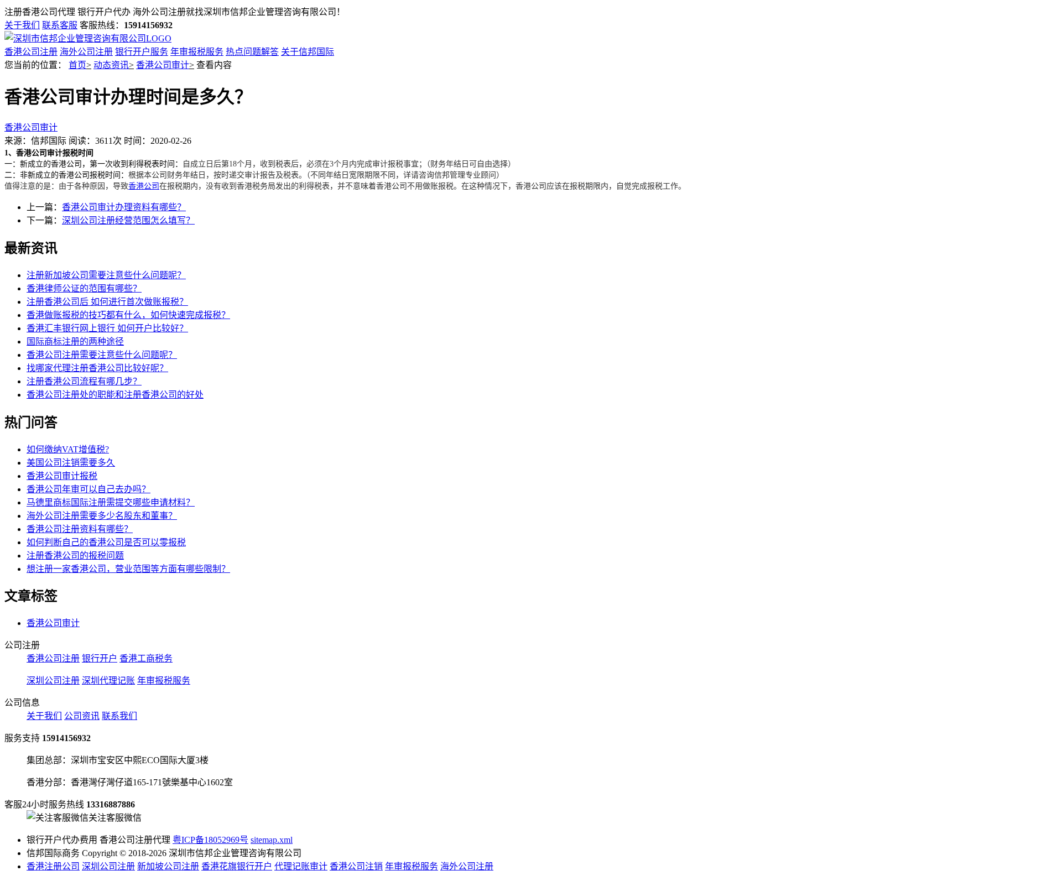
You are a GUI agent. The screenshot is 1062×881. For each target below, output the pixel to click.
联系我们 (119, 716)
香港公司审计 (162, 65)
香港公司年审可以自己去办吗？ (88, 489)
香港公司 (143, 186)
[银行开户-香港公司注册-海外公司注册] (87, 38)
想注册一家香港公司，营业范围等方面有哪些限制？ (128, 569)
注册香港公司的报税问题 (75, 555)
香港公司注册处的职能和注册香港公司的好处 (115, 394)
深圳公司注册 (53, 680)
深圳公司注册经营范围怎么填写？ (128, 220)
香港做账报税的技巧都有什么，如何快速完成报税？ (128, 315)
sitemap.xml (272, 839)
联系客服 (59, 25)
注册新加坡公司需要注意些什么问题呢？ (106, 275)
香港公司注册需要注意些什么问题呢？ (102, 354)
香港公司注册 (31, 51)
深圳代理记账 (108, 680)
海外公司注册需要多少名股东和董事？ (102, 515)
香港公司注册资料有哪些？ (80, 529)
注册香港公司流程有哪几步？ (84, 381)
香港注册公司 (53, 866)
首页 (77, 65)
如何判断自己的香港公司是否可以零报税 (106, 542)
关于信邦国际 (307, 51)
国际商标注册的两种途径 (75, 341)
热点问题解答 (252, 51)
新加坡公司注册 (168, 866)
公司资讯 (82, 716)
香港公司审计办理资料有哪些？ (124, 207)
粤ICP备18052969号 (210, 839)
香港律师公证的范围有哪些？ (84, 288)
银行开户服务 (141, 51)
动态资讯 (111, 65)
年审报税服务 (196, 51)
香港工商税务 (146, 658)
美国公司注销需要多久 (71, 462)
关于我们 (22, 25)
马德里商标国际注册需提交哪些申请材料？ (111, 502)
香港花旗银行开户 (236, 866)
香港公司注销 (356, 866)
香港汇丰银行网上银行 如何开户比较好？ (107, 328)
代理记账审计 (300, 866)
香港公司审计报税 (62, 476)
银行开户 (99, 658)
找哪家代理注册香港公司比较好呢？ (97, 368)
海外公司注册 (86, 51)
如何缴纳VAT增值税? (68, 449)
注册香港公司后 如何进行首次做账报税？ (107, 301)
